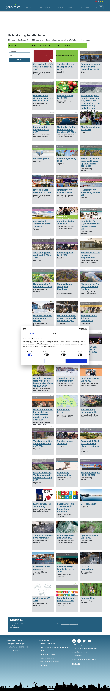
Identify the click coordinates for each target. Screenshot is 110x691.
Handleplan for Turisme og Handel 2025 (90, 192)
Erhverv (59, 7)
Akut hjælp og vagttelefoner (50, 661)
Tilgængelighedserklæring (82, 645)
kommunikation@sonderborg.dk (69, 624)
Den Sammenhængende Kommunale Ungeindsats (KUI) (66, 318)
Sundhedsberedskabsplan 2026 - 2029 (65, 66)
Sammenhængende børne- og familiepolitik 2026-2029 (90, 66)
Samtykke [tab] (32, 333)
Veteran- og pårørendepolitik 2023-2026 (42, 255)
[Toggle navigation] (101, 7)
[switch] (46, 355)
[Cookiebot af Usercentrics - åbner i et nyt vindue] (80, 329)
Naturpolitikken (88, 598)
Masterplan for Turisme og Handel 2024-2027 (42, 223)
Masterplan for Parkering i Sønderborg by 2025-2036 (66, 129)
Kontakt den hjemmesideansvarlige (85, 659)
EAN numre (45, 651)
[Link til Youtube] (89, 641)
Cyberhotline (78, 655)
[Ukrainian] (102, 1)
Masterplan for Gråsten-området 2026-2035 (43, 66)
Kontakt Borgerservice (48, 643)
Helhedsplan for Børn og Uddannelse (89, 318)
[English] (98, 1)
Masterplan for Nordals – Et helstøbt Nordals (90, 286)
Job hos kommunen (47, 658)
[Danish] (96, 1)
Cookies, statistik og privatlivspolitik (85, 648)
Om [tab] (77, 333)
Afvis (33, 361)
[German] (100, 1)
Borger (29, 7)
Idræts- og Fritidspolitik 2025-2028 (41, 129)
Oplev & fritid (44, 7)
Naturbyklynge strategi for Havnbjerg (64, 286)
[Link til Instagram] (79, 641)
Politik (71, 7)
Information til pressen (48, 654)
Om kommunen (86, 7)
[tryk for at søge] (96, 7)
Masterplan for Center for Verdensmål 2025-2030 (43, 98)
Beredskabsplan (89, 504)
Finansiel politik (41, 158)
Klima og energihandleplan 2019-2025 (65, 569)
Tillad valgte (55, 361)
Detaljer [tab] (55, 333)
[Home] (13, 7)
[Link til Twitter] (84, 641)
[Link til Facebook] (74, 641)
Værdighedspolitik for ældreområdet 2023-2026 (42, 443)
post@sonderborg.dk (18, 643)
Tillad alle (76, 361)
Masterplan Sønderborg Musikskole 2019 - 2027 (89, 349)
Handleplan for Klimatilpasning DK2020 (42, 318)
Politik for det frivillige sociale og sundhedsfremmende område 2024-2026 (43, 414)
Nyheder (44, 665)
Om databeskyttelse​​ (80, 652)
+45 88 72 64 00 (22, 647)
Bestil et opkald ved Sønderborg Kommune (55, 647)
